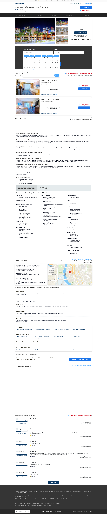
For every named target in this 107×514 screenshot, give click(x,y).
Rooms (56, 49)
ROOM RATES (38, 15)
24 (52, 67)
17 (52, 65)
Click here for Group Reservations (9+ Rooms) (83, 69)
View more (53, 482)
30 (24, 72)
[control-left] (17, 31)
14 (45, 65)
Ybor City (18, 343)
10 (52, 62)
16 (50, 65)
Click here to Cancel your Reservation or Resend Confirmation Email (29, 498)
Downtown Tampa (76, 343)
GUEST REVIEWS (88, 15)
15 (47, 65)
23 (50, 67)
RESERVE (86, 7)
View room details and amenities (48, 94)
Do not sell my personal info (54, 503)
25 (55, 67)
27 (34, 69)
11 (55, 62)
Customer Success (44, 503)
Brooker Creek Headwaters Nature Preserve (42, 337)
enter (56, 75)
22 (47, 67)
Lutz (55, 349)
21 (45, 67)
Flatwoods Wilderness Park (21, 336)
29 (39, 69)
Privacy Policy (52, 511)
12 (57, 62)
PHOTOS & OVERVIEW (20, 15)
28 (37, 69)
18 (55, 65)
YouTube (36, 505)
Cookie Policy (58, 511)
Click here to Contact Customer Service (61, 498)
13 (42, 65)
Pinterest (49, 505)
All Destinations (29, 503)
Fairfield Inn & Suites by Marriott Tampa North (24, 330)
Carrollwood (37, 349)
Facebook (28, 505)
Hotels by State (36, 503)
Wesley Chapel (19, 349)
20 (42, 67)
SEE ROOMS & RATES (81, 32)
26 (57, 67)
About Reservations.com (20, 503)
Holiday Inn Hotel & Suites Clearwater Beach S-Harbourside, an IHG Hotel (42, 330)
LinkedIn (44, 505)
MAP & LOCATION (70, 15)
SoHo (55, 343)
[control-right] (52, 31)
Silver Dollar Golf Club (58, 336)
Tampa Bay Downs (76, 336)
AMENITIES (53, 15)
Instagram (40, 505)
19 (57, 65)
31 (27, 72)
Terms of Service (45, 511)
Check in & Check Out (29, 49)
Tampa (74, 349)
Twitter (32, 505)
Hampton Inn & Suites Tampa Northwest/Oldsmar (79, 330)
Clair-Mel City (37, 343)
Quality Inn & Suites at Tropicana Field (61, 329)
